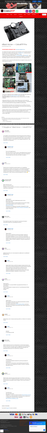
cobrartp (4, 118)
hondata (12, 118)
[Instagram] (27, 11)
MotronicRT (26, 55)
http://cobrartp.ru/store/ (26, 394)
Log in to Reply (5, 142)
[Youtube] (33, 11)
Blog (11, 14)
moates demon (16, 118)
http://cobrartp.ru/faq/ (20, 304)
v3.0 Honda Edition (19, 55)
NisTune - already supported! (7, 121)
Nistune (28, 118)
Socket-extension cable (15, 95)
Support (15, 14)
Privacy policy (35, 420)
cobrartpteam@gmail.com (20, 49)
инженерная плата (4, 119)
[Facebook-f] (30, 11)
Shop (25, 14)
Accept (35, 1)
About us (21, 16)
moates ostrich (20, 118)
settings (29, 1)
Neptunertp (24, 118)
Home (8, 14)
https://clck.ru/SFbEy (9, 205)
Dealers (28, 14)
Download (20, 14)
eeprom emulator (8, 118)
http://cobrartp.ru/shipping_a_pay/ (12, 398)
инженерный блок (18, 119)
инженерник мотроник (11, 119)
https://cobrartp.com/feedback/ (22, 207)
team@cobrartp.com (4, 429)
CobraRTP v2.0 (20, 52)
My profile (34, 14)
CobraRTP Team (10, 146)
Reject (40, 1)
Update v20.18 (5, 120)
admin (8, 260)
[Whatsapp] (37, 11)
